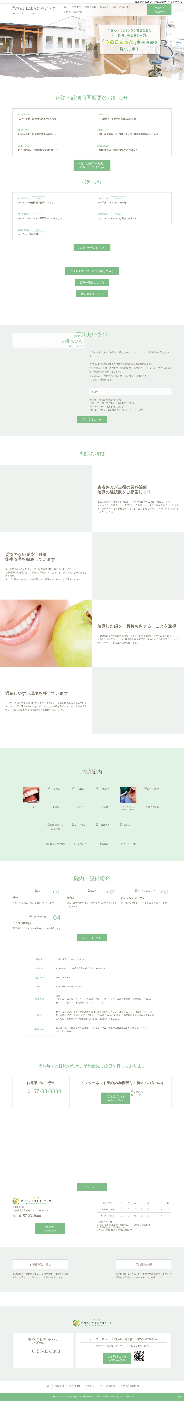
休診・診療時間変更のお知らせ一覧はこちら (92, 165)
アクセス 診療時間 (73, 11)
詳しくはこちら (92, 419)
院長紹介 (104, 6)
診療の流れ (90, 6)
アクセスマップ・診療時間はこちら (92, 271)
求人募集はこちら (92, 294)
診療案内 (76, 6)
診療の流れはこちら (92, 282)
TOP (66, 6)
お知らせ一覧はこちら (92, 247)
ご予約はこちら (115, 1098)
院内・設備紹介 (120, 6)
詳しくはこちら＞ (64, 1031)
